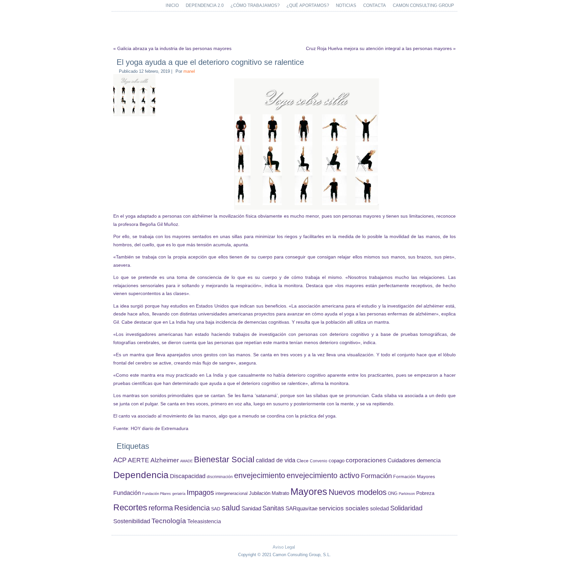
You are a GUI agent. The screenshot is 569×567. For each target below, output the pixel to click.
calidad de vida (275, 460)
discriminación (220, 476)
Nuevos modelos (358, 492)
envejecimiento (259, 476)
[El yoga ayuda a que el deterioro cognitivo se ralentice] (135, 116)
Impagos (200, 492)
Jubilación (259, 493)
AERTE (138, 460)
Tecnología (168, 521)
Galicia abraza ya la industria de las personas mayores (174, 48)
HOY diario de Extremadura (159, 428)
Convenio (318, 461)
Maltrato (280, 493)
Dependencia (141, 475)
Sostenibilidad (131, 521)
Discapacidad (187, 476)
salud (231, 508)
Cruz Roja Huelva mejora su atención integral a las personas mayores (379, 48)
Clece (303, 460)
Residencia (192, 508)
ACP (119, 460)
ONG (392, 493)
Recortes (130, 507)
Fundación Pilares (156, 494)
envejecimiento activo (323, 475)
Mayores (308, 491)
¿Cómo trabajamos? (255, 5)
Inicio (172, 5)
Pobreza (425, 493)
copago (336, 460)
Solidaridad (406, 508)
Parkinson (407, 494)
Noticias (346, 5)
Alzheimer (164, 460)
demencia (429, 460)
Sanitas (273, 508)
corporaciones (366, 460)
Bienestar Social (224, 459)
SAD (215, 508)
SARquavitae (301, 508)
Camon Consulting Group (423, 5)
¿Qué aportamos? (307, 5)
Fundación (127, 493)
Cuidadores (402, 460)
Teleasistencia (204, 521)
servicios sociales (344, 508)
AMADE (186, 461)
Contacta (374, 5)
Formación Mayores (414, 476)
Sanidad (251, 508)
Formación (376, 475)
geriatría (178, 494)
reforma (161, 508)
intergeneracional (231, 493)
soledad (379, 508)
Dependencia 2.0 (205, 5)
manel (189, 71)
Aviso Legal (284, 547)
